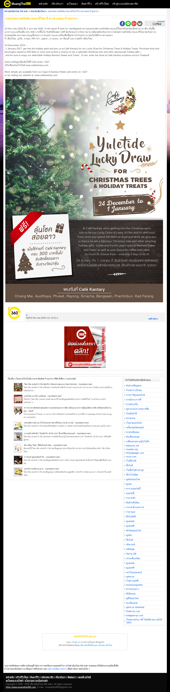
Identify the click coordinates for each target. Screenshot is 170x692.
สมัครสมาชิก (47, 677)
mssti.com (131, 456)
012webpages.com (135, 453)
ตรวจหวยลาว (132, 589)
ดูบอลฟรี (130, 526)
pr (27, 315)
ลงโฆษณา (72, 3)
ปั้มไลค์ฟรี (131, 516)
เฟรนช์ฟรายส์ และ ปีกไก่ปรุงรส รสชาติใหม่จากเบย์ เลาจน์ (48, 423)
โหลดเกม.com (133, 611)
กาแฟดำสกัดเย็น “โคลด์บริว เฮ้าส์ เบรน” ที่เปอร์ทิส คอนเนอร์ (49, 433)
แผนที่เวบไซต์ (84, 677)
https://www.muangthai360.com (21, 687)
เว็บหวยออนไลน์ (134, 423)
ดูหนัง (129, 535)
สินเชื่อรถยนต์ (132, 437)
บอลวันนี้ (130, 493)
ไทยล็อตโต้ (131, 413)
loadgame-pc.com (134, 615)
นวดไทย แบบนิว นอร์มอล (35, 396)
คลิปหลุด (130, 549)
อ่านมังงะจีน (132, 404)
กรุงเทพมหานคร (85, 384)
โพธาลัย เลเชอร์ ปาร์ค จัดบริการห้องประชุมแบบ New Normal (50, 384)
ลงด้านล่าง (153, 319)
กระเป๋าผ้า (131, 498)
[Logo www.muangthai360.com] (20, 6)
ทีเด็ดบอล (130, 593)
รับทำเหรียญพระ (134, 385)
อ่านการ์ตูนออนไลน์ (135, 395)
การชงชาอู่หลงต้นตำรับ (34, 457)
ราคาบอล (130, 512)
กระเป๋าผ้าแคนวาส (135, 507)
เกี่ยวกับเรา (57, 3)
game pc (130, 576)
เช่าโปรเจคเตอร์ (134, 572)
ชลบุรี (30, 411)
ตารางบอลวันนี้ (133, 488)
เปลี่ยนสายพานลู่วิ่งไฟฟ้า (137, 441)
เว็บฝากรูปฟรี (132, 580)
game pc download (135, 607)
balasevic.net (132, 445)
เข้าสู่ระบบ (76, 642)
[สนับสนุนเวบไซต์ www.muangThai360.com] (85, 367)
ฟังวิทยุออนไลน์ (133, 530)
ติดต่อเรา (72, 677)
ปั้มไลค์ (129, 465)
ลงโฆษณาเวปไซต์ (14, 680)
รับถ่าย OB (131, 554)
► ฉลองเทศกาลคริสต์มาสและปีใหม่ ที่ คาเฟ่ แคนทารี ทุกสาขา (72, 11)
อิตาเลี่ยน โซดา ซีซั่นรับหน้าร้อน (37, 445)
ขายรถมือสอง (132, 432)
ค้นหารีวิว (86, 3)
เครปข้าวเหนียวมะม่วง (33, 469)
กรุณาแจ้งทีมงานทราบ (57, 669)
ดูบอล (129, 484)
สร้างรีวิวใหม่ (102, 3)
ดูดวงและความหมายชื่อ (137, 409)
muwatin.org (132, 449)
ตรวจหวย (130, 418)
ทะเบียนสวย (132, 603)
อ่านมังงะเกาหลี (133, 399)
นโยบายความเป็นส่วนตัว (36, 680)
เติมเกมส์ (130, 544)
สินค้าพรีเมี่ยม (132, 502)
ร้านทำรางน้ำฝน (134, 390)
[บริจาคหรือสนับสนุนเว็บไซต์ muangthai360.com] (155, 26)
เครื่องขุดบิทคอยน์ (135, 427)
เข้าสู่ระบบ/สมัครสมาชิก (125, 3)
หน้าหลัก (43, 3)
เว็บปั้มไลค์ (131, 461)
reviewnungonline (134, 585)
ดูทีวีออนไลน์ (132, 598)
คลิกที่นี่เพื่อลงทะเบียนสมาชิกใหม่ (98, 645)
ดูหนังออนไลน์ (133, 479)
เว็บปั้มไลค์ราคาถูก (135, 470)
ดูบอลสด (130, 521)
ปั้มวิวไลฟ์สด (132, 474)
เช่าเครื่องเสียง (133, 558)
